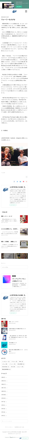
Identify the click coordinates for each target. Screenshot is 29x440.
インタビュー (5, 361)
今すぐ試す (19, 6)
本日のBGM (21, 364)
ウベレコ (14, 361)
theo (21, 361)
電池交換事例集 (6, 369)
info (13, 366)
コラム (4, 364)
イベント (12, 364)
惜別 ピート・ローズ (6, 216)
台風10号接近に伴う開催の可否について (17, 328)
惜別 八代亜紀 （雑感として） (9, 241)
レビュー (20, 366)
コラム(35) (3, 172)
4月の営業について (13, 342)
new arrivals (5, 366)
